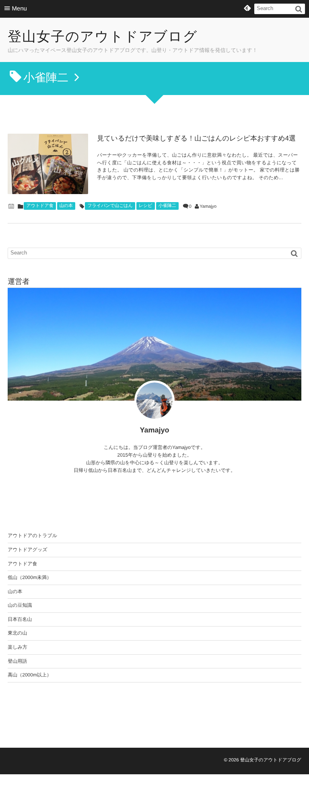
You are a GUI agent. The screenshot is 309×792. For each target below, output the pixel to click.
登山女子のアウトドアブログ (103, 36)
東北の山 (17, 633)
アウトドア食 (39, 205)
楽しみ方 (17, 647)
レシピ (145, 205)
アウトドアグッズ (27, 549)
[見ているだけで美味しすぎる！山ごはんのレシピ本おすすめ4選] (48, 164)
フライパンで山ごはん (109, 205)
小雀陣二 (167, 205)
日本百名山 (20, 619)
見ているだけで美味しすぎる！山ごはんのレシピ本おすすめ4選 (196, 138)
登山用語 (17, 661)
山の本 (66, 205)
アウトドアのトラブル (32, 535)
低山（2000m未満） (30, 577)
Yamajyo (208, 206)
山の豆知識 (20, 605)
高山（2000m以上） (30, 675)
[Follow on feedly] (247, 9)
